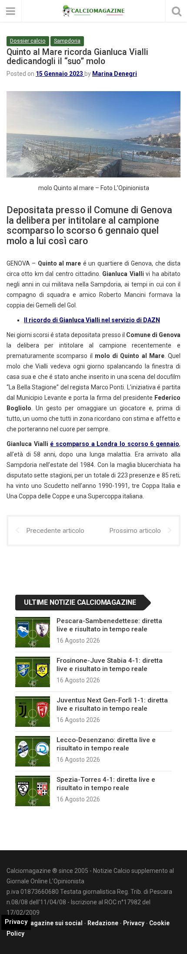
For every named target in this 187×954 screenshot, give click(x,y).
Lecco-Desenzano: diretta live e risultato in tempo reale (106, 744)
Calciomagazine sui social (45, 923)
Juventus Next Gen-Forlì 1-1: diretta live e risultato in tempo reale (112, 704)
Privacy (133, 923)
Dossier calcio (28, 40)
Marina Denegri (114, 73)
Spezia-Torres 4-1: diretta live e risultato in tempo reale (106, 783)
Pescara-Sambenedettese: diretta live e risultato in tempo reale (109, 625)
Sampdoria (67, 40)
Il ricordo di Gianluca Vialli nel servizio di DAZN (92, 320)
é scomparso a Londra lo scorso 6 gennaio (114, 443)
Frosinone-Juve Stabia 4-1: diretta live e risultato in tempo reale (110, 664)
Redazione (102, 923)
